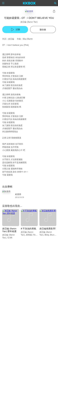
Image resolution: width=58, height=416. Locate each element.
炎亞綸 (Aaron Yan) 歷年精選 (9, 230)
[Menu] (3, 3)
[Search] (55, 3)
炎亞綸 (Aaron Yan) (29, 21)
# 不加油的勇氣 (28, 228)
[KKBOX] (29, 3)
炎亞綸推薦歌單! (47, 228)
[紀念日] (29, 11)
